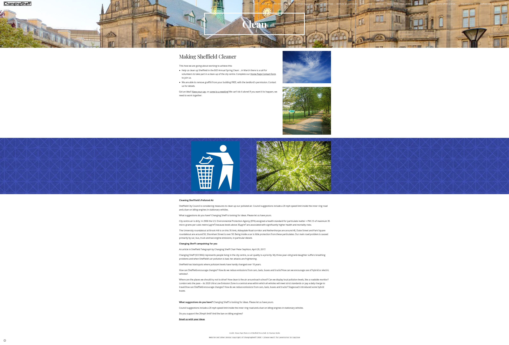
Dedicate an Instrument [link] (346, 3)
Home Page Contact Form (263, 74)
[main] (254, 24)
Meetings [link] (379, 3)
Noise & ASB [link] (366, 3)
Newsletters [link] (392, 3)
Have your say (199, 91)
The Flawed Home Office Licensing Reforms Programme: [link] (442, 3)
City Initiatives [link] (467, 3)
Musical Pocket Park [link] (324, 3)
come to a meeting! (219, 91)
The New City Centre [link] (282, 3)
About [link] (264, 3)
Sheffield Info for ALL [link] (489, 3)
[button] (506, 4)
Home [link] (255, 3)
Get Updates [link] (407, 3)
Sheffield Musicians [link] (303, 3)
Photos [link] (419, 3)
